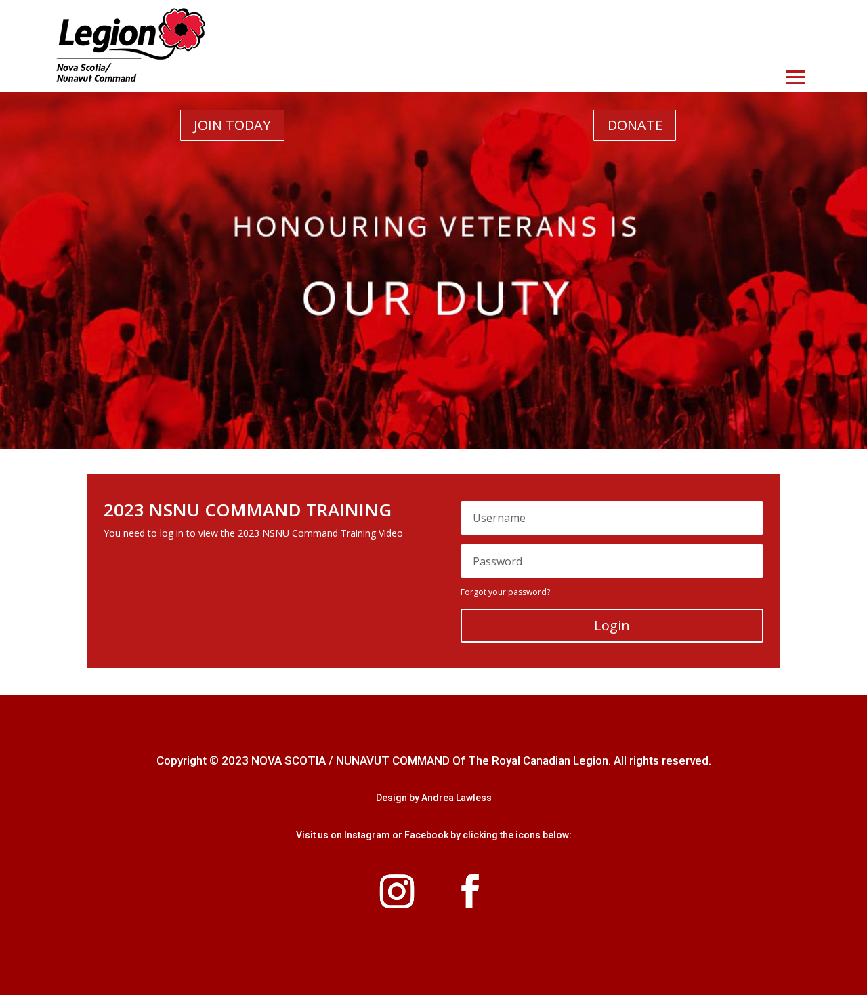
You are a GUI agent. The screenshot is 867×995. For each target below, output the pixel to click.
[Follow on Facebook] (470, 891)
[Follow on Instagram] (397, 891)
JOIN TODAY (232, 125)
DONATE (635, 125)
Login (612, 625)
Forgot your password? (505, 592)
